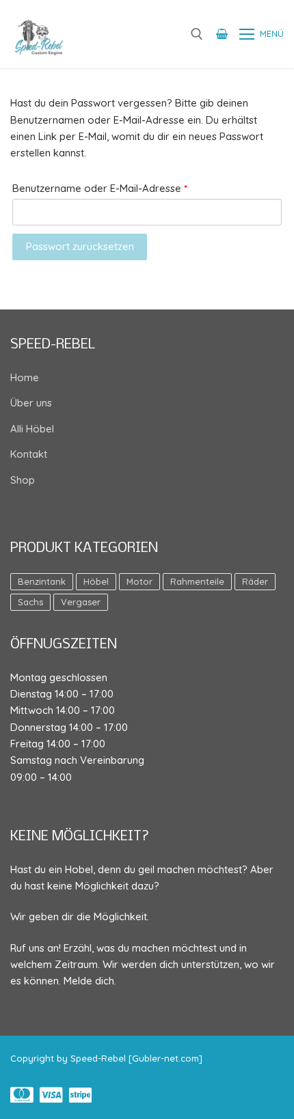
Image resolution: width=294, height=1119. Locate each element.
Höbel (96, 581)
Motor (139, 581)
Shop (22, 479)
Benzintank (42, 581)
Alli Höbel (32, 428)
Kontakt (28, 453)
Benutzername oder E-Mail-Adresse (127, 188)
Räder (255, 581)
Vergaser (81, 601)
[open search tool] (197, 34)
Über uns (31, 402)
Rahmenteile (197, 581)
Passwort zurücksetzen (80, 246)
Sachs (30, 601)
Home (24, 377)
